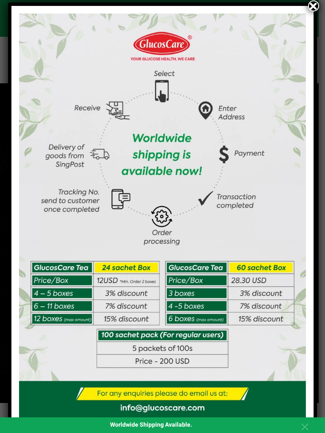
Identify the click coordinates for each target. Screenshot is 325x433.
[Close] (313, 5)
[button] (305, 427)
